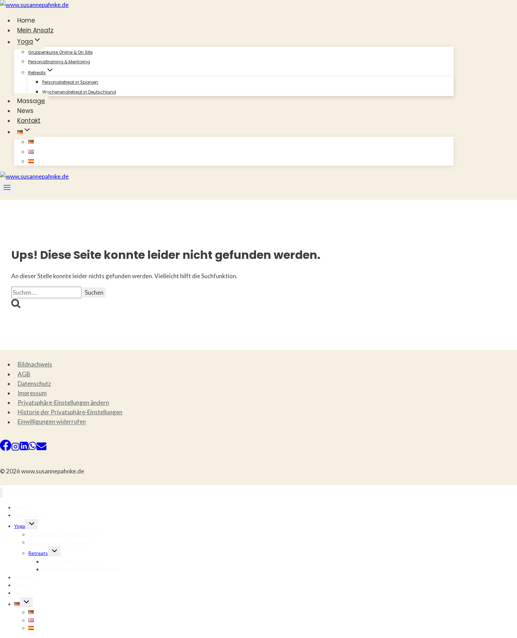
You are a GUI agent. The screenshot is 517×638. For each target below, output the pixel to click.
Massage (31, 101)
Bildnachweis (35, 364)
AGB (24, 374)
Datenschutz (34, 383)
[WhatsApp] (32, 448)
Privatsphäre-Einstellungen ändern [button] (63, 402)
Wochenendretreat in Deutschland (79, 92)
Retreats (38, 553)
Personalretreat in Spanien (70, 82)
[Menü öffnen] (7, 188)
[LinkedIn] (24, 448)
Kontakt (28, 120)
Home (26, 20)
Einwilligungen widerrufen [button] (52, 422)
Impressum (32, 393)
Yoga (19, 526)
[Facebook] (5, 448)
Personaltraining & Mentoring (59, 62)
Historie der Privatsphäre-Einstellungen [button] (70, 412)
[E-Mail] (41, 448)
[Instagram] (15, 448)
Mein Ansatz (35, 30)
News (25, 111)
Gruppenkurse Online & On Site (60, 52)
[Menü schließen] (1, 492)
